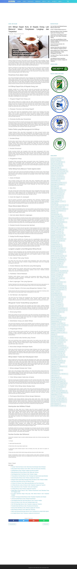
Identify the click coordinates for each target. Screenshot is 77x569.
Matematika (53, 285)
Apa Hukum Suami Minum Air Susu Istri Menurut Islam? (22, 481)
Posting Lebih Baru (12, 524)
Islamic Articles (54, 257)
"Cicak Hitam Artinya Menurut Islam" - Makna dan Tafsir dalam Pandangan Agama (59, 36)
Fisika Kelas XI (53, 225)
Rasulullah (30, 1)
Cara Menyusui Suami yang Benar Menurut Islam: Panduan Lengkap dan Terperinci (59, 60)
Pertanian (61, 323)
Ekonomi (52, 216)
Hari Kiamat (53, 233)
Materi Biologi (54, 287)
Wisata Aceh (53, 398)
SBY (57, 338)
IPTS (52, 253)
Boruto (52, 195)
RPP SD (64, 332)
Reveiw (58, 332)
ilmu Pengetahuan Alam (55, 244)
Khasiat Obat (53, 265)
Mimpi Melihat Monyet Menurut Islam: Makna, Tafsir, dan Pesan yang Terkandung (28, 468)
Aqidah (52, 171)
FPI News (60, 225)
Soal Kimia (61, 355)
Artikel (64, 171)
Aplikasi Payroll (62, 169)
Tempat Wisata (54, 381)
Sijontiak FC (62, 345)
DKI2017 (61, 207)
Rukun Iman (53, 334)
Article (58, 171)
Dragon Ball (53, 210)
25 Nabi (52, 158)
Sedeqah (62, 338)
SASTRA (52, 338)
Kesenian (59, 263)
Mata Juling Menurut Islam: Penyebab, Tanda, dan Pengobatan (24, 486)
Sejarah (52, 340)
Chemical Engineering (55, 201)
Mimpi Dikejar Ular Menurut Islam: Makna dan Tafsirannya (23, 509)
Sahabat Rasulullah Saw (56, 336)
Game (52, 227)
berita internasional (55, 188)
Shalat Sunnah (54, 345)
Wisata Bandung (61, 400)
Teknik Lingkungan (54, 373)
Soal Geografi (53, 355)
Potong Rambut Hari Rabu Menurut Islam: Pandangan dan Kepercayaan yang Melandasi (29, 476)
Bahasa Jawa (62, 182)
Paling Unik (53, 310)
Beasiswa (61, 184)
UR (60, 394)
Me (58, 291)
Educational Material (55, 214)
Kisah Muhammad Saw (55, 270)
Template (62, 381)
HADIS (52, 229)
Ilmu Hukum (60, 240)
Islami (24, 1)
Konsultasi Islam (62, 272)
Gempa (57, 227)
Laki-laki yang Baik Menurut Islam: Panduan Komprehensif (23, 498)
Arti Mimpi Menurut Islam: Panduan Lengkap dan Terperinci (23, 488)
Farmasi (59, 216)
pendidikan (60, 312)
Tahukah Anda (60, 360)
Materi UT (53, 291)
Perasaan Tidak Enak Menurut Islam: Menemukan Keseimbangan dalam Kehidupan (28, 466)
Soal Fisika (60, 353)
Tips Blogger (53, 383)
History (59, 233)
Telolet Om (60, 379)
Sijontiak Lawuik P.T (55, 347)
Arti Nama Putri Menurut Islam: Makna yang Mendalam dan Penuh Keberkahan (27, 483)
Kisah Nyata (53, 272)
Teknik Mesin (63, 373)
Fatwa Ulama (59, 218)
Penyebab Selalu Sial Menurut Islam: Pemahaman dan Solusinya (24, 505)
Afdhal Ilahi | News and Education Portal (42, 567)
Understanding (54, 394)
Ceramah (53, 199)
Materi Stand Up (61, 289)
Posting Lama (45, 524)
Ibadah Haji (61, 235)
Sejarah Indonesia (61, 340)
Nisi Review (59, 302)
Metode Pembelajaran (55, 293)
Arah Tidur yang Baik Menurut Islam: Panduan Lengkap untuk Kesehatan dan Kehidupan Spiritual (59, 41)
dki (56, 207)
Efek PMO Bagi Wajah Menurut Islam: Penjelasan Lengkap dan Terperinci (26, 504)
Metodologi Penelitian (55, 295)
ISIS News (52, 255)
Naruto (52, 302)
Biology (61, 192)
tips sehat (62, 385)
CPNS (52, 207)
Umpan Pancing (63, 392)
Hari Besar (53, 231)
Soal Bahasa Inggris (60, 351)
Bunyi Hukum (59, 195)
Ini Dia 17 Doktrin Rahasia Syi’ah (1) (58, 29)
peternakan (53, 325)
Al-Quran (59, 165)
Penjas (52, 319)
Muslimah (59, 300)
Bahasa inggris (54, 182)
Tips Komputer (54, 385)
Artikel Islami (53, 173)
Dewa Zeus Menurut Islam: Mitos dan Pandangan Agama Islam (24, 502)
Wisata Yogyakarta (55, 405)
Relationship (53, 330)
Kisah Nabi (64, 270)
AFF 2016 (52, 160)
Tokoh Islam (53, 390)
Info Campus (61, 248)
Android (52, 167)
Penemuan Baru (54, 317)
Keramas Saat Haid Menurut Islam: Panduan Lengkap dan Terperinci (25, 507)
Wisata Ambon (61, 398)
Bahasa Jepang (54, 184)
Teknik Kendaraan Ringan (56, 370)
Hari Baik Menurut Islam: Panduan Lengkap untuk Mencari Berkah (24, 470)
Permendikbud (53, 323)
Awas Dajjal (53, 175)
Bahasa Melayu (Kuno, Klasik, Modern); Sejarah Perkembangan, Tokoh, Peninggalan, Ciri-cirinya (59, 52)
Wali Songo (60, 396)
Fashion (52, 218)
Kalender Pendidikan (61, 259)
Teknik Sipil (53, 379)
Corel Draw (64, 205)
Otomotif (59, 306)
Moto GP (52, 300)
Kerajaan (61, 261)
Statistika (53, 360)
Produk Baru (53, 327)
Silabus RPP (64, 347)
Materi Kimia (62, 287)
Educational (53, 212)
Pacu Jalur (53, 308)
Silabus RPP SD (53, 349)
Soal (52, 351)
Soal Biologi (53, 353)
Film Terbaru (53, 220)
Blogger (54, 1)
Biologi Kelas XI (54, 192)
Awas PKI (60, 175)
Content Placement (55, 205)
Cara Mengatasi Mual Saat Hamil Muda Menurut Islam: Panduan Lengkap (26, 500)
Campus (52, 197)
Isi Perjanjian (58, 253)
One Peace (60, 304)
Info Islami (53, 250)
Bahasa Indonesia (54, 180)
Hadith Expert (59, 229)
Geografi (62, 227)
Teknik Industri (54, 368)
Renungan (60, 330)
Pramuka (64, 325)
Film (65, 218)
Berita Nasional (54, 190)
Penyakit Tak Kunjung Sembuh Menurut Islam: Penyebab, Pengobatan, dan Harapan (28, 496)
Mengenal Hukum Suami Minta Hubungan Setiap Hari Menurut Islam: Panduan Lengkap (29, 479)
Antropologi (53, 169)
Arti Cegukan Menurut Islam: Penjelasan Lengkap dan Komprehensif (25, 513)
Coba (63, 201)
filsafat (60, 220)
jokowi (61, 257)
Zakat (63, 405)
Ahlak (58, 160)
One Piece (53, 306)
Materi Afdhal (62, 285)
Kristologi (53, 274)
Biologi (62, 190)
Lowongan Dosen (54, 280)
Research (53, 332)
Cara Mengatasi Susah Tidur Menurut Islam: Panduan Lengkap (24, 474)
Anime (58, 167)
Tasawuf (61, 362)
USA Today (53, 396)
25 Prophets (59, 158)
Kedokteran (53, 261)
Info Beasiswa (53, 248)
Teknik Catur (53, 366)
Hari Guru (59, 231)
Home (19, 1)
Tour (52, 392)
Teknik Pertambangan (55, 377)
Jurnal (59, 1)
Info (49, 1)
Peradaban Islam (60, 319)
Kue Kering (53, 276)
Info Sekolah (60, 250)
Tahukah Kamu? (54, 362)
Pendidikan (37, 1)
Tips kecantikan (62, 383)
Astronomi (62, 173)
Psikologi (60, 327)
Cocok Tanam (53, 203)
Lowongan (61, 278)
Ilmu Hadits (53, 240)
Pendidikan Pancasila (55, 315)
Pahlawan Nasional (62, 308)
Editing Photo (61, 210)
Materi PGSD (53, 289)
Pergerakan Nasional (55, 321)
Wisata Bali (53, 400)
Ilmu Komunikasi (54, 242)
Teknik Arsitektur (54, 364)
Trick (57, 392)
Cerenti (58, 199)
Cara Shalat (59, 197)
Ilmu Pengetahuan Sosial (56, 246)
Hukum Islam (53, 235)
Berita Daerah (54, 186)
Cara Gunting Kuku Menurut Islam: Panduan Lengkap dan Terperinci (25, 477)
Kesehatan (53, 263)
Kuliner (59, 276)
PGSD (59, 325)
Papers (59, 310)
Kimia (60, 265)
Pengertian (62, 317)
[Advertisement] (38, 14)
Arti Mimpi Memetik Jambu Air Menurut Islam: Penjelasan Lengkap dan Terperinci (28, 485)
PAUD (65, 310)
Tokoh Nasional (62, 390)
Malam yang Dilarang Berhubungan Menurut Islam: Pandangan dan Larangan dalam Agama (30, 511)
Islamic (63, 255)
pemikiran (53, 312)
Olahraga (53, 304)
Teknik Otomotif (54, 375)
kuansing (59, 274)
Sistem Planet (62, 349)
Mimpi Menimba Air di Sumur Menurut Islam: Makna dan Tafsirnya (24, 472)
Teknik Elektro (62, 366)
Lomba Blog (53, 278)
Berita (43, 1)
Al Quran (53, 165)
